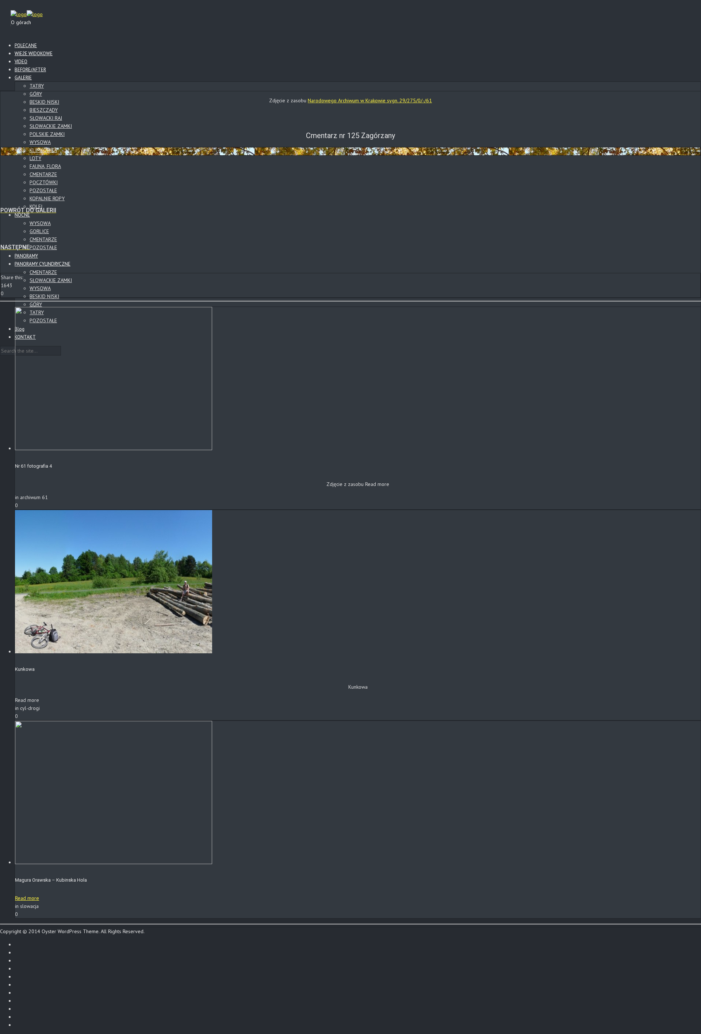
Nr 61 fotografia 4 (33, 466)
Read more (27, 898)
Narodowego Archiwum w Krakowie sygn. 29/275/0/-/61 (370, 100)
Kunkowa (25, 669)
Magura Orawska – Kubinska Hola (51, 880)
